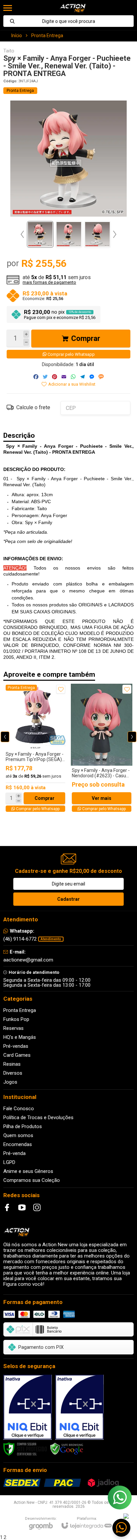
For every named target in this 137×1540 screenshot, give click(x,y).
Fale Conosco (18, 1109)
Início (16, 35)
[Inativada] (27, 1407)
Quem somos (18, 1135)
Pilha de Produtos (22, 1126)
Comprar (85, 338)
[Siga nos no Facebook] (7, 1207)
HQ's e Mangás (19, 1037)
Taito (8, 50)
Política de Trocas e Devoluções (38, 1117)
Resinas (12, 1064)
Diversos (12, 1073)
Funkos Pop (16, 1019)
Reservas (13, 1028)
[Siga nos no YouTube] (22, 1207)
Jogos (10, 1082)
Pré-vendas (15, 1046)
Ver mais (101, 798)
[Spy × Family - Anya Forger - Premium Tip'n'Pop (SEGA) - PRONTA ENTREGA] (35, 748)
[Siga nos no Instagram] (37, 1207)
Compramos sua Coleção (31, 1180)
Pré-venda (14, 1153)
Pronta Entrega (47, 35)
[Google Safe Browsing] (66, 1449)
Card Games (17, 1055)
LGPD (9, 1162)
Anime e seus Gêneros (28, 1171)
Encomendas (17, 1144)
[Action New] (72, 8)
